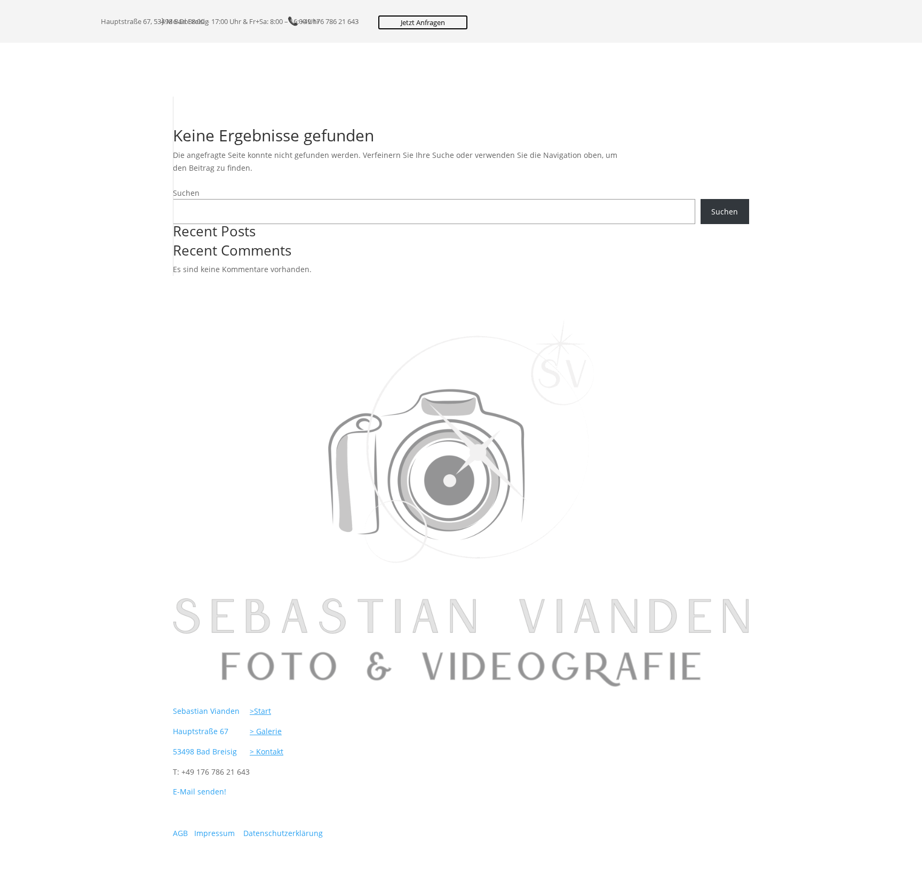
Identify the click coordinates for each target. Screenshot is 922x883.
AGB (180, 833)
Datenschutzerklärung (283, 833)
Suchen (186, 193)
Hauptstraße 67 (200, 731)
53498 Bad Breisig (205, 751)
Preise (222, 70)
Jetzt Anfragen (423, 22)
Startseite (127, 70)
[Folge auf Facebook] (348, 24)
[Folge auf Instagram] (369, 24)
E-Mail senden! (199, 791)
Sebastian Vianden (206, 711)
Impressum (215, 833)
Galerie (173, 70)
